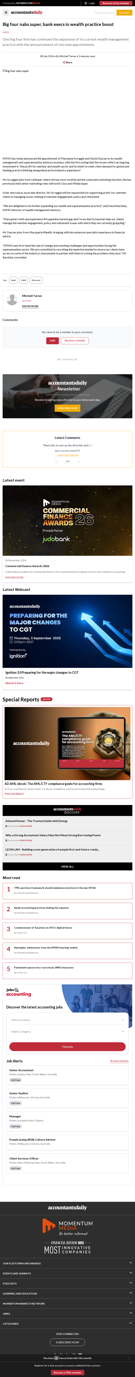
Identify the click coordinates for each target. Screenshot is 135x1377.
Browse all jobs (119, 1060)
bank (13, 280)
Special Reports (26, 699)
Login (92, 3)
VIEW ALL (67, 866)
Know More (30, 306)
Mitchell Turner (67, 56)
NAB (23, 280)
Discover (36, 280)
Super (6, 32)
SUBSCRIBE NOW (67, 1342)
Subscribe (124, 12)
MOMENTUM (28, 3)
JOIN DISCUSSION (67, 455)
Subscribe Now (67, 408)
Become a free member (116, 3)
